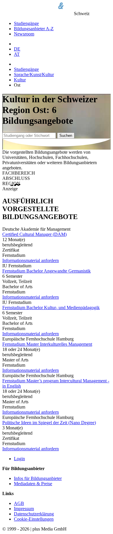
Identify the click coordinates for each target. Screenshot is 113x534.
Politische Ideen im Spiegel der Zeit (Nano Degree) (49, 422)
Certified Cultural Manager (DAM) (34, 234)
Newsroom (24, 33)
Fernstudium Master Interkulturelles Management (47, 344)
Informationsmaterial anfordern (30, 260)
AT (17, 54)
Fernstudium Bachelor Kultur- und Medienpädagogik (51, 307)
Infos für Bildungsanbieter (38, 478)
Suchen (65, 135)
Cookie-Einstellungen (34, 519)
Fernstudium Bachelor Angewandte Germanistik (46, 270)
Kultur (20, 79)
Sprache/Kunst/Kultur (34, 74)
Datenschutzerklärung (34, 513)
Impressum (24, 508)
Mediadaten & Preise (33, 483)
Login (19, 458)
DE (17, 48)
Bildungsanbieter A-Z (34, 28)
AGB (19, 503)
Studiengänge (26, 23)
